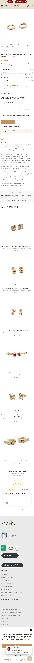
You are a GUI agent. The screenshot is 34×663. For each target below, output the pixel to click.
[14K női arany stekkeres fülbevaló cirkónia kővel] (17, 312)
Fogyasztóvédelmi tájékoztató (10, 615)
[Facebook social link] (16, 201)
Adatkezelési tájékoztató (8, 606)
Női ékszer (12, 45)
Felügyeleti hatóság (7, 595)
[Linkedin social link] (23, 201)
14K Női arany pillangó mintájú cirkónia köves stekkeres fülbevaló (17, 415)
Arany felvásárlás (21, 1)
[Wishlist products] (28, 6)
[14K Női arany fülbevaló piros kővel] (17, 354)
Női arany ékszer (22, 45)
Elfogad (17, 646)
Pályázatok (4, 624)
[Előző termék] (2, 51)
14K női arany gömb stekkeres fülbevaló (17, 288)
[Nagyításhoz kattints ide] (5, 39)
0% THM (10, 1)
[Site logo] (17, 6)
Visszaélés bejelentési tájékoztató (11, 592)
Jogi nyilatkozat (6, 618)
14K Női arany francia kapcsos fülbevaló (17, 459)
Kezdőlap (4, 45)
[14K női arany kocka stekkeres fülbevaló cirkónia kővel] (17, 227)
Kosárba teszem (8, 122)
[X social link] (18, 201)
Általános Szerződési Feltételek (10, 609)
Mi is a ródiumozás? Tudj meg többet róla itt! (16, 115)
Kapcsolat (4, 574)
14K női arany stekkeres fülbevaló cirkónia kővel (17, 330)
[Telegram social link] (25, 201)
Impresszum (5, 621)
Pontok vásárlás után (7, 583)
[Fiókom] (24, 6)
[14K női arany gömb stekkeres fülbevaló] (17, 269)
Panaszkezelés (5, 589)
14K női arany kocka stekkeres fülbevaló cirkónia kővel (17, 246)
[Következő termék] (6, 51)
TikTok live (28, 375)
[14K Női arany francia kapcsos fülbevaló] (17, 440)
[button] (31, 629)
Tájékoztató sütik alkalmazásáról (11, 612)
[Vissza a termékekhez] (4, 51)
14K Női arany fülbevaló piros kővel (17, 373)
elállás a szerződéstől (12, 565)
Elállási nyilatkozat (6, 586)
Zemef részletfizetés (7, 603)
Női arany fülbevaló (7, 47)
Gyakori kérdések (10, 555)
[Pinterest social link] (21, 201)
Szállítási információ (7, 577)
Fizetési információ (7, 580)
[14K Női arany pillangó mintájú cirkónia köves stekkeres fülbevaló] (17, 396)
